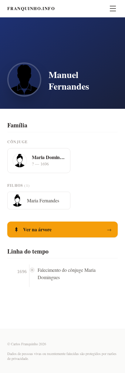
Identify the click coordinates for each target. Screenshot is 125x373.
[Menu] (113, 8)
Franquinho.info (31, 8)
